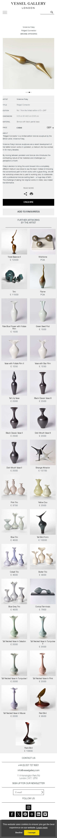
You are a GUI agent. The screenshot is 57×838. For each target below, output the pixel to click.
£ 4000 (42, 575)
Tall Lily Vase (14, 398)
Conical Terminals (42, 607)
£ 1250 (14, 367)
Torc (14, 292)
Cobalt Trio (14, 572)
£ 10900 (28, 751)
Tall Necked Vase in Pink (43, 679)
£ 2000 (14, 401)
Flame (42, 292)
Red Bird (42, 713)
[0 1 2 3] (28, 67)
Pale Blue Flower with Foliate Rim (14, 328)
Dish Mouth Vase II (14, 468)
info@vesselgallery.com (28, 771)
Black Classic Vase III (42, 398)
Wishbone (43, 257)
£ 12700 (42, 471)
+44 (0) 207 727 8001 (28, 765)
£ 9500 (42, 716)
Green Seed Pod (43, 327)
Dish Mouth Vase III (43, 433)
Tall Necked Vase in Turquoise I (14, 679)
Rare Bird (28, 748)
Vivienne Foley (29, 27)
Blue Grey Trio (14, 607)
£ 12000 (14, 260)
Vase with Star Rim (43, 364)
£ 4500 (14, 540)
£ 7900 (42, 610)
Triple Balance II (14, 257)
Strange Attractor (43, 468)
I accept (31, 832)
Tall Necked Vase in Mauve (14, 713)
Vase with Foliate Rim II (14, 364)
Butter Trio (42, 572)
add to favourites (28, 211)
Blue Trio (14, 537)
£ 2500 (42, 401)
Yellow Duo (42, 503)
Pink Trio (14, 503)
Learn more (42, 827)
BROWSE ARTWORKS (28, 34)
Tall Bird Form (43, 537)
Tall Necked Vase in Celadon (14, 642)
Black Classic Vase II (14, 433)
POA (43, 260)
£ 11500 (14, 295)
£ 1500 (14, 332)
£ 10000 (42, 540)
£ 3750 (14, 506)
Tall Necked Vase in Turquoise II (42, 643)
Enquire (28, 202)
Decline (18, 832)
